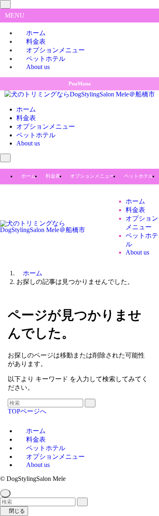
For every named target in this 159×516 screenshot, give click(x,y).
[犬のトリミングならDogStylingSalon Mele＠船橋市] (79, 94)
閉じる (16, 511)
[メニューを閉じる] (5, 4)
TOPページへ (27, 411)
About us (38, 66)
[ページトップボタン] (5, 493)
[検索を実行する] (90, 403)
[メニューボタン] (5, 158)
